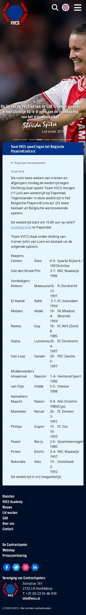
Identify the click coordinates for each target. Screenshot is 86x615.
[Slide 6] (54, 139)
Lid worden (10, 513)
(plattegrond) (21, 227)
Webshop (9, 550)
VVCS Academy (13, 502)
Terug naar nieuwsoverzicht (29, 163)
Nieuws (7, 508)
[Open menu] (78, 7)
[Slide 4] (39, 139)
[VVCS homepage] (15, 13)
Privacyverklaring (15, 556)
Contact (8, 529)
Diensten (8, 497)
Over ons (8, 524)
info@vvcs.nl (31, 599)
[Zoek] (55, 7)
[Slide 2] (24, 139)
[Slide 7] (62, 139)
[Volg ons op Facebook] (7, 567)
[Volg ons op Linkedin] (35, 567)
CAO (5, 518)
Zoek (60, 24)
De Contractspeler (15, 545)
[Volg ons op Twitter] (16, 567)
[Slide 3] (32, 139)
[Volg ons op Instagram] (26, 567)
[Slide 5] (47, 139)
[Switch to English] (65, 7)
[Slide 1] (17, 139)
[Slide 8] (69, 139)
